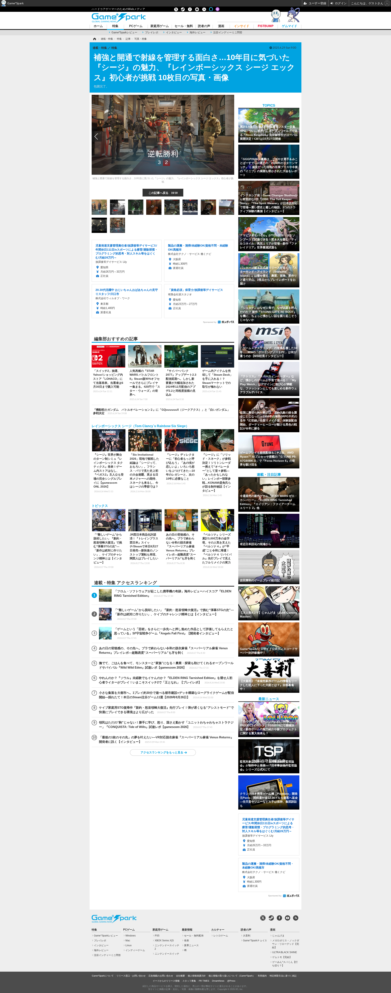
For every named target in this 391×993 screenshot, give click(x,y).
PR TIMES (204, 981)
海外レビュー (197, 32)
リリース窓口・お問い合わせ (131, 975)
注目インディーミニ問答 (227, 32)
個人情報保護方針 (197, 975)
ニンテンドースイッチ (167, 953)
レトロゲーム (220, 935)
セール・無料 (184, 26)
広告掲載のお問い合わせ (160, 975)
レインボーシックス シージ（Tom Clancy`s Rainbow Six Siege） (140, 426)
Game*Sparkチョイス (255, 940)
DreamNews (218, 981)
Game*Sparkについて (103, 975)
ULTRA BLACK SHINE (284, 952)
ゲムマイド (289, 26)
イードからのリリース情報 (166, 981)
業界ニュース (191, 945)
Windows (130, 935)
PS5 (157, 935)
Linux (128, 945)
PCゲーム (136, 26)
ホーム (98, 26)
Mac (127, 940)
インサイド (241, 26)
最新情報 (187, 929)
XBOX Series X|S (164, 940)
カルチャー (217, 929)
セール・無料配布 (194, 935)
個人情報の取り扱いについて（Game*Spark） (232, 975)
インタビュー (174, 32)
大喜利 (246, 935)
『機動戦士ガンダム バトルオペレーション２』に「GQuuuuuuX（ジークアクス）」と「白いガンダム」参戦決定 (161, 411)
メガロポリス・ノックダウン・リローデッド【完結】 (285, 944)
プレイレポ (151, 32)
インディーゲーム (135, 950)
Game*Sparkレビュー (124, 32)
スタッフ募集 (189, 981)
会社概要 (180, 975)
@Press (231, 981)
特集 (115, 26)
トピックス (100, 505)
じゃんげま (278, 935)
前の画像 (97, 136)
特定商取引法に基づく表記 (283, 975)
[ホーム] (94, 38)
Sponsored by (209, 322)
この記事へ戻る (163, 192)
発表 (186, 940)
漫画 (221, 26)
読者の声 (204, 26)
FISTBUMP (265, 26)
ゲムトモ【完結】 (282, 957)
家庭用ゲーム (159, 26)
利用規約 (262, 975)
